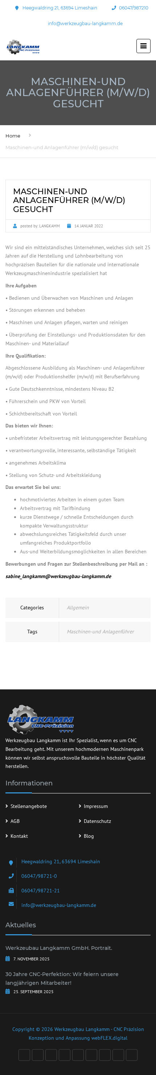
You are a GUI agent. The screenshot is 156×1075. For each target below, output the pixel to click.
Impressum (96, 806)
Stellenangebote (29, 806)
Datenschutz (97, 821)
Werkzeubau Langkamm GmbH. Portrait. (58, 948)
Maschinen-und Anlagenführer (100, 631)
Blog (89, 836)
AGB (15, 821)
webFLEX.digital (109, 1038)
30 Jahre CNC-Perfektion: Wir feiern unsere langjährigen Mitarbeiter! (62, 978)
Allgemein (78, 607)
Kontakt (19, 836)
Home (12, 136)
